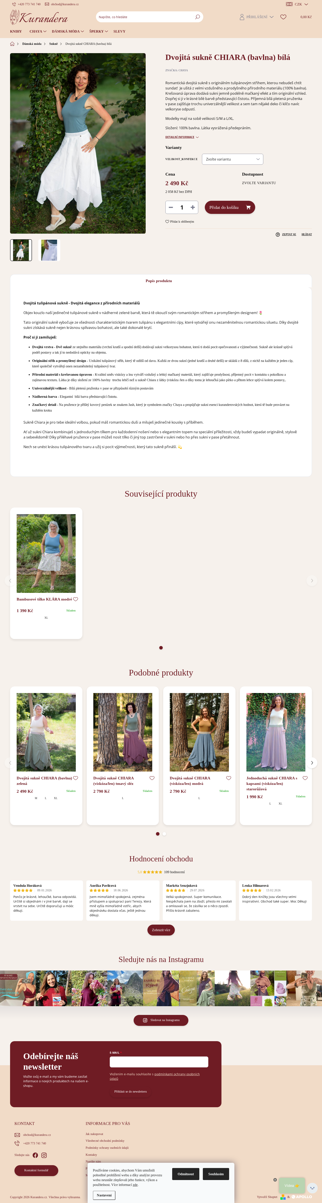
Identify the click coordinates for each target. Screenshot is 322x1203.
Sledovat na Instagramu (165, 1020)
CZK (298, 4)
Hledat (197, 16)
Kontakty (91, 1154)
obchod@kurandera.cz (37, 1135)
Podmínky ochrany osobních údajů (107, 1147)
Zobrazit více (161, 930)
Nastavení (104, 1195)
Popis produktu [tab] (159, 281)
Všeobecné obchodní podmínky (105, 1140)
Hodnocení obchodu (161, 858)
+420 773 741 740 (34, 1143)
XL (46, 617)
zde (135, 1185)
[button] (161, 647)
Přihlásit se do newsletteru (130, 1091)
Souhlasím (216, 1174)
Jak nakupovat (94, 1134)
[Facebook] (35, 1154)
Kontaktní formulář (36, 1170)
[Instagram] (44, 1154)
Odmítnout (186, 1174)
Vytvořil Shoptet (267, 1197)
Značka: (176, 70)
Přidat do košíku (224, 207)
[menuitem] (17, 31)
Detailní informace (179, 137)
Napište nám (93, 1161)
